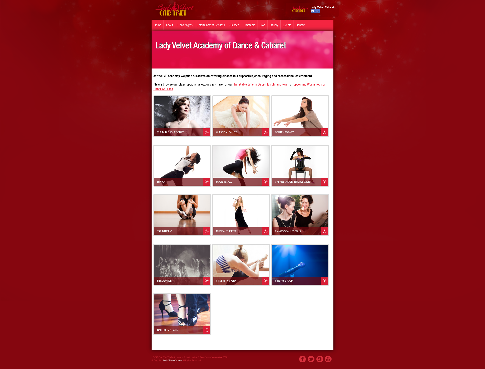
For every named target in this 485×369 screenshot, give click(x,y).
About (169, 25)
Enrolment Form (278, 84)
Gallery (274, 25)
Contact (300, 25)
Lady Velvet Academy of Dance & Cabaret (220, 46)
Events (287, 25)
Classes (234, 25)
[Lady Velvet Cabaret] (174, 17)
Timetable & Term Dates (249, 84)
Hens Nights (185, 25)
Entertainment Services (211, 25)
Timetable (249, 25)
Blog (262, 25)
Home (157, 25)
